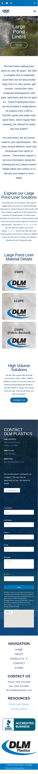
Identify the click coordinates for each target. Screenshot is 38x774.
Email (6, 545)
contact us (11, 231)
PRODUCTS (17, 658)
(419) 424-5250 (9, 454)
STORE (19, 667)
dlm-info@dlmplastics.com (14, 462)
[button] (34, 3)
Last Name (8, 520)
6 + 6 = (6, 574)
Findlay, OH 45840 (11, 445)
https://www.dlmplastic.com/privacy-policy (21, 604)
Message (7, 557)
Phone (6, 532)
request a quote (28, 225)
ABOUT (19, 654)
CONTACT (19, 663)
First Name (8, 508)
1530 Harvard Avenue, (12, 442)
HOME (19, 649)
